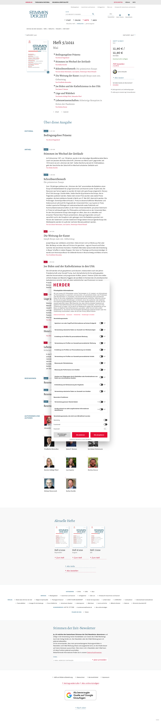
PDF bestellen (118, 65)
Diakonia (126, 603)
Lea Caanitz (75, 72)
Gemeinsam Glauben (66, 603)
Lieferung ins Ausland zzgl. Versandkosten (123, 92)
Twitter (87, 612)
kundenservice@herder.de (84, 607)
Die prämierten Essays (76, 68)
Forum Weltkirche (52, 603)
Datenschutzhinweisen (94, 652)
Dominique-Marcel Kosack (88, 72)
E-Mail (55, 657)
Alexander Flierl (77, 96)
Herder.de (29, 2)
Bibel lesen (91, 603)
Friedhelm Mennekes (64, 82)
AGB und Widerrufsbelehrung (63, 677)
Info (134, 2)
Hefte (86, 20)
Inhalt (57, 112)
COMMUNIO (117, 600)
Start (68, 20)
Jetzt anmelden (100, 659)
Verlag (127, 2)
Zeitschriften (118, 2)
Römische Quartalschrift (139, 603)
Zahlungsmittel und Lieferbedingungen (123, 89)
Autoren (65, 112)
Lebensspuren (80, 603)
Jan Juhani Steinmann (65, 72)
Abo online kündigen (101, 607)
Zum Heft (60, 557)
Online (77, 20)
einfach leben (106, 600)
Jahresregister (90, 23)
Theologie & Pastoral (42, 2)
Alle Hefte (71, 566)
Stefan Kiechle (62, 65)
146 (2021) (58, 29)
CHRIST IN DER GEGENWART (75, 600)
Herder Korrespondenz (92, 600)
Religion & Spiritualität (60, 2)
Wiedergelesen (75, 7)
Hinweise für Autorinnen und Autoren (125, 7)
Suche (67, 11)
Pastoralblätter (21, 603)
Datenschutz (80, 677)
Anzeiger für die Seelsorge (36, 603)
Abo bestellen (72, 570)
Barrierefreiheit (93, 677)
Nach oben (81, 707)
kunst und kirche (102, 603)
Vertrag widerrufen (72, 683)
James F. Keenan (63, 89)
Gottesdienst (128, 600)
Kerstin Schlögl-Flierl (64, 96)
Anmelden (116, 85)
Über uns (109, 7)
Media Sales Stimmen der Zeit (24, 600)
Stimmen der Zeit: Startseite (34, 29)
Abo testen (119, 77)
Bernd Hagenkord (63, 58)
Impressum (105, 677)
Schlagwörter (101, 7)
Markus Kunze (62, 107)
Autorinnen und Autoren (88, 7)
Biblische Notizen (115, 603)
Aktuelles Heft (70, 23)
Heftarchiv (80, 23)
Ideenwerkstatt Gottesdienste (144, 600)
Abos (95, 20)
